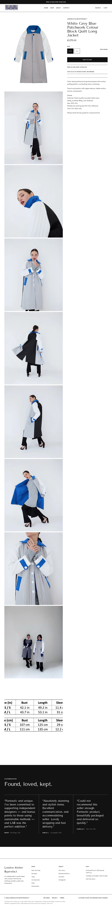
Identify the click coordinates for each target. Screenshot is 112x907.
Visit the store (90, 879)
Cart (105, 8)
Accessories (36, 880)
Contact (61, 877)
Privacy (55, 898)
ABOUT (58, 8)
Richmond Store (64, 873)
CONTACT (66, 8)
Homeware (35, 886)
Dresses (34, 873)
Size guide (104, 49)
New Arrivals (36, 870)
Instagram (62, 880)
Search (98, 8)
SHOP (52, 8)
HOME (46, 8)
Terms (62, 898)
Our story (62, 870)
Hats (33, 883)
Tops (33, 877)
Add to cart (87, 59)
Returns (47, 898)
